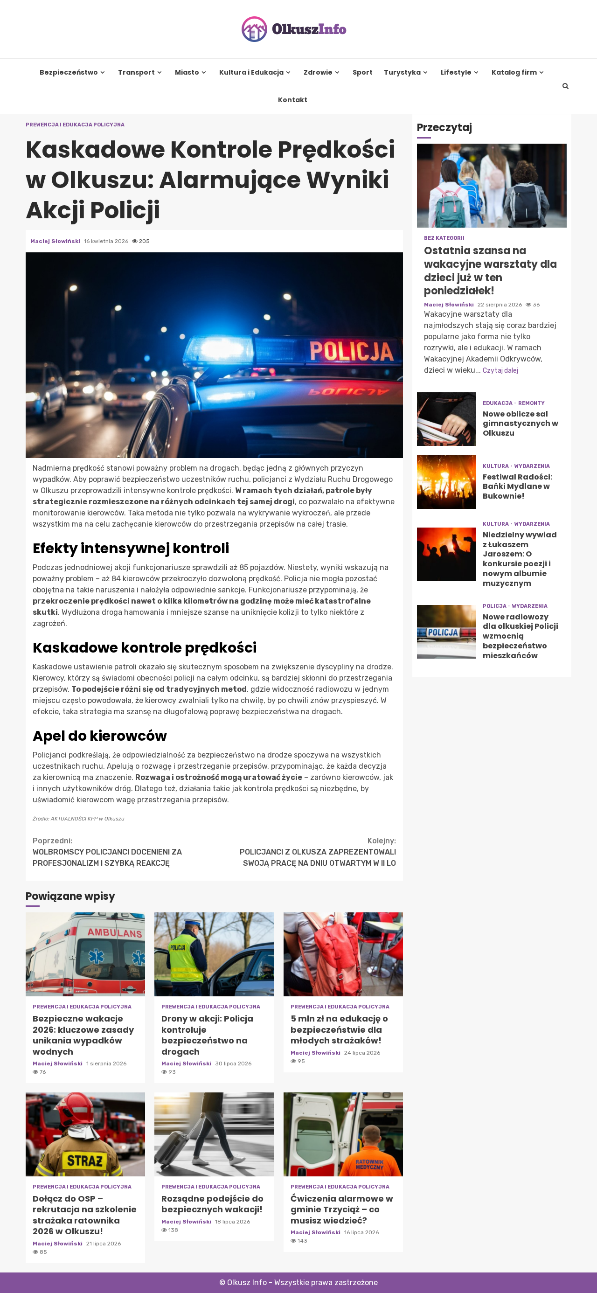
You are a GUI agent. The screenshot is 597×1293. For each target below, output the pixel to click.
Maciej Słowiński (56, 241)
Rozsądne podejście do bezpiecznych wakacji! (214, 1134)
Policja (495, 606)
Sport (363, 72)
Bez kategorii (444, 238)
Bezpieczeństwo (69, 72)
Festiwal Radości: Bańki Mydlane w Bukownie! (446, 482)
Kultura (496, 466)
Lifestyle (456, 72)
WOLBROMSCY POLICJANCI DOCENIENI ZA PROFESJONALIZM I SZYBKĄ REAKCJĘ (107, 852)
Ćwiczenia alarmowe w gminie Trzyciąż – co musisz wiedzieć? (343, 1134)
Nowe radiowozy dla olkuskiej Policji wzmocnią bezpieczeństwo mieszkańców (446, 632)
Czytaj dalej (500, 371)
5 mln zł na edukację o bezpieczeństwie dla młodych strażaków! (343, 954)
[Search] (565, 86)
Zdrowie (318, 72)
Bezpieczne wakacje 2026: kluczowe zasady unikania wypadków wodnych (85, 954)
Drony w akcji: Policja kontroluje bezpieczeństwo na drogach (214, 954)
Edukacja (498, 403)
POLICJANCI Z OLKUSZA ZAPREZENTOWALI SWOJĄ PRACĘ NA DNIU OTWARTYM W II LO (318, 852)
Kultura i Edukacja (251, 72)
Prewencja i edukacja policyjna (75, 124)
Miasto (187, 72)
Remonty (531, 403)
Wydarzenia (532, 466)
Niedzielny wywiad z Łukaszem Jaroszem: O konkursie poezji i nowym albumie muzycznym (446, 554)
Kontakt (292, 100)
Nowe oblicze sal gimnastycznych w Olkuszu (446, 419)
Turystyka (402, 72)
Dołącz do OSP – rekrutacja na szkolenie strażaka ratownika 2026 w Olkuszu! (85, 1134)
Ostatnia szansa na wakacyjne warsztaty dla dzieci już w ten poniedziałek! (492, 186)
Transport (136, 72)
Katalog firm (514, 72)
